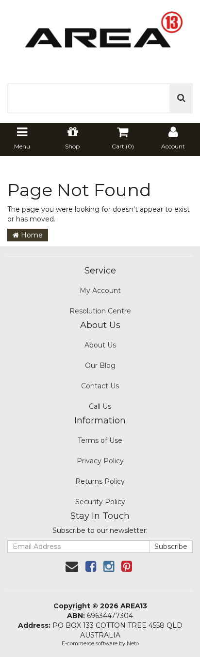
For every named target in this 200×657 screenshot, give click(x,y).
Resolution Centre (100, 311)
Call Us (100, 406)
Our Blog (100, 365)
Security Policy (100, 501)
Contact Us (100, 386)
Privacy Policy (100, 460)
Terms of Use (100, 440)
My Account (100, 290)
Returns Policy (100, 481)
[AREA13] (100, 36)
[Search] (181, 98)
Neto (133, 643)
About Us (100, 345)
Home (31, 235)
